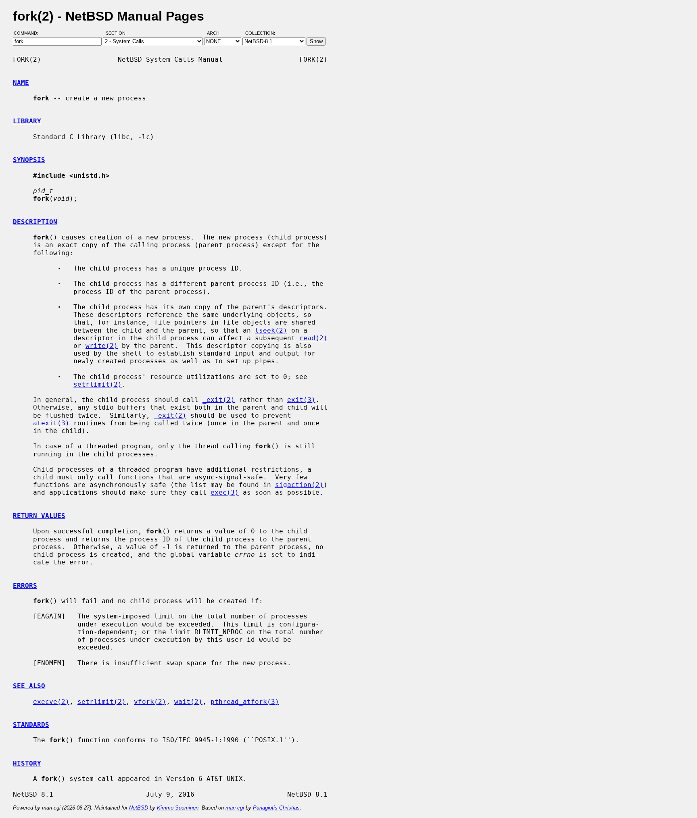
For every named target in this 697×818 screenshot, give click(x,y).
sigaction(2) (299, 485)
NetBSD (138, 808)
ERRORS (25, 585)
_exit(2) (218, 400)
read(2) (313, 338)
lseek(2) (271, 330)
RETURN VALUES (39, 516)
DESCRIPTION (35, 222)
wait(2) (188, 702)
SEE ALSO (29, 686)
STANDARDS (31, 724)
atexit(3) (51, 423)
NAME (21, 83)
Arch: (217, 33)
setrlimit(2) (97, 384)
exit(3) (301, 400)
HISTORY (27, 763)
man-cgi (234, 808)
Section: (118, 33)
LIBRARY (27, 121)
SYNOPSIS (29, 160)
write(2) (102, 346)
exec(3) (225, 492)
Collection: (260, 33)
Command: (28, 33)
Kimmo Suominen (177, 808)
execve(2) (51, 702)
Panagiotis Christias (276, 808)
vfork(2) (150, 702)
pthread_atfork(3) (245, 702)
